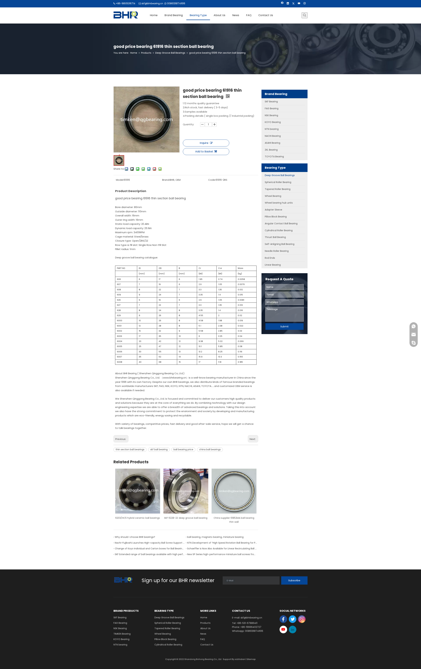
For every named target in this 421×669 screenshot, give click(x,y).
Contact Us (206, 644)
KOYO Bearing (121, 639)
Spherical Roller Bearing (167, 623)
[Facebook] (282, 4)
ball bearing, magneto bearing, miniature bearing (215, 537)
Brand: (166, 180)
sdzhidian (240, 659)
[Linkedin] (288, 4)
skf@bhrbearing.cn (152, 3)
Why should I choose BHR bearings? (135, 537)
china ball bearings (210, 449)
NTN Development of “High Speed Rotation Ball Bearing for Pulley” (222, 542)
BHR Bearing (130, 373)
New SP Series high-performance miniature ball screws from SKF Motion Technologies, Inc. (222, 554)
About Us (205, 628)
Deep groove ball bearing (130, 257)
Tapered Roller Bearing (167, 628)
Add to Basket (204, 151)
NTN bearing (120, 644)
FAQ (202, 639)
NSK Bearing (120, 628)
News (203, 633)
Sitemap (251, 659)
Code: (212, 180)
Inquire (204, 143)
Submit (284, 326)
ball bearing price (183, 449)
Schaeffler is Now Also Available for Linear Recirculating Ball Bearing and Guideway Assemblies (222, 548)
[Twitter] (293, 4)
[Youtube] (299, 4)
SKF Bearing (119, 617)
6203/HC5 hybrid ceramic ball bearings (137, 518)
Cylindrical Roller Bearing (168, 644)
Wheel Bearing (162, 633)
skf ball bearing (159, 449)
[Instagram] (305, 4)
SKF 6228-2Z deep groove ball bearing (185, 518)
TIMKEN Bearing (122, 633)
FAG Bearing (120, 623)
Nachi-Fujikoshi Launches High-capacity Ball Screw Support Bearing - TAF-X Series (150, 542)
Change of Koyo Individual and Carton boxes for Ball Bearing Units (150, 548)
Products (205, 623)
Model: (120, 180)
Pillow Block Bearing (165, 639)
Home (203, 617)
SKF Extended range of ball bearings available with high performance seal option (150, 554)
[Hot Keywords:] (305, 15)
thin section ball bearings (130, 449)
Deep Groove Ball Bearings (169, 617)
